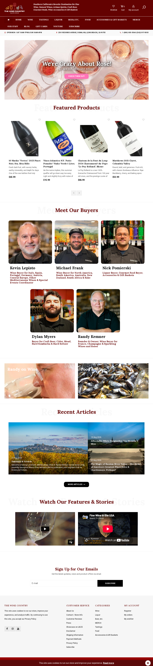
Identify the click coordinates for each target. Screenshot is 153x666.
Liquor (58, 20)
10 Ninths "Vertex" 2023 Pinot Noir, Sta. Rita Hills (24, 162)
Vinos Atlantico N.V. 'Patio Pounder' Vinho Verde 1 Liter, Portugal (59, 163)
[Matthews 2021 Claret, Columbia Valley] (128, 138)
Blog (27, 26)
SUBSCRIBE (74, 26)
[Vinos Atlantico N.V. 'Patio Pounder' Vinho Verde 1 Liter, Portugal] (59, 138)
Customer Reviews (74, 619)
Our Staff (12, 26)
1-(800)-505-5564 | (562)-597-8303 (135, 32)
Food (88, 20)
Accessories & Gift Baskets (112, 20)
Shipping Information (74, 635)
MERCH (98, 623)
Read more (108, 663)
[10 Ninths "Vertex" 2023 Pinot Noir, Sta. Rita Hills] (25, 138)
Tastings (44, 20)
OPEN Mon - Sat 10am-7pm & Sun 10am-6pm (24, 32)
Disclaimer (70, 631)
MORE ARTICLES (75, 484)
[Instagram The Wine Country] (12, 628)
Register (127, 611)
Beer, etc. (73, 20)
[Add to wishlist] (40, 119)
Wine (30, 20)
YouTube (58, 26)
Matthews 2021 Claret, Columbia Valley (125, 162)
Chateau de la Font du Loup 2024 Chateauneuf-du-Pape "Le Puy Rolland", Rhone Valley (93, 163)
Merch (136, 20)
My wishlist (128, 619)
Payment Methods (73, 639)
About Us (70, 611)
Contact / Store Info (74, 615)
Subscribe (70, 647)
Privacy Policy (72, 643)
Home (19, 20)
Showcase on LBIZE (74, 627)
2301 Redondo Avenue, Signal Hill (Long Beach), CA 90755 (81, 32)
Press (68, 623)
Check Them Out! (76, 76)
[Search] (144, 7)
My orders (128, 615)
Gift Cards (41, 26)
